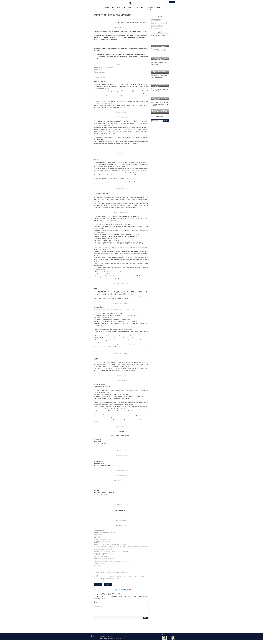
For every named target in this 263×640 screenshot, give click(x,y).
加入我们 (106, 635)
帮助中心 (118, 635)
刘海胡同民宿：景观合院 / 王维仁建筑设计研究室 (111, 594)
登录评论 (145, 617)
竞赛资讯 (143, 8)
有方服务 (158, 8)
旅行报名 (130, 8)
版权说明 (114, 635)
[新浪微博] (114, 638)
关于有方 (101, 635)
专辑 (124, 8)
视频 (118, 8)
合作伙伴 (110, 635)
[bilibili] (118, 638)
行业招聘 (136, 8)
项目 (113, 8)
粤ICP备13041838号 (109, 638)
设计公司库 (150, 8)
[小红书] (120, 638)
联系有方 (123, 635)
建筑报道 (107, 8)
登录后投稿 (172, 2)
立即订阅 (166, 120)
